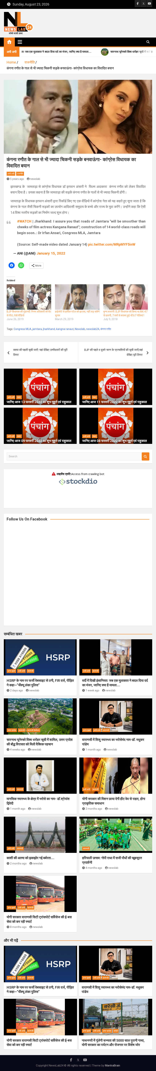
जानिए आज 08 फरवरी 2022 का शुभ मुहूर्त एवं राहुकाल (114, 441)
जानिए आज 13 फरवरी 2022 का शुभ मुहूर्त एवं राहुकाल (39, 402)
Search (145, 456)
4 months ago (94, 867)
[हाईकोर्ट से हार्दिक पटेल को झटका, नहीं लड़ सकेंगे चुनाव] (77, 297)
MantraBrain (112, 1065)
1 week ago (92, 690)
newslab (35, 178)
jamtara (37, 329)
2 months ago (94, 808)
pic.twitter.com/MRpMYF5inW (111, 244)
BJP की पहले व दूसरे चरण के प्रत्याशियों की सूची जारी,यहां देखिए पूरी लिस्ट (113, 352)
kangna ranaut (65, 329)
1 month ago (93, 749)
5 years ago (17, 178)
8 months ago (18, 926)
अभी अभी (11, 173)
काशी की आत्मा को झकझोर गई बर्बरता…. (30, 858)
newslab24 (92, 329)
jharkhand (49, 329)
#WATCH (24, 221)
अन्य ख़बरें (11, 671)
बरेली (116, 1031)
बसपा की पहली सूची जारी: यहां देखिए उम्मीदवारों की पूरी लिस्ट (40, 352)
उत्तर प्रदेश (12, 730)
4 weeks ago (17, 749)
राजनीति (20, 173)
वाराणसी (30, 671)
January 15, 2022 (51, 253)
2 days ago (16, 690)
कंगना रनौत (105, 329)
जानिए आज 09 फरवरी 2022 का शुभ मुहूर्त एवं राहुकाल (39, 441)
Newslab (80, 329)
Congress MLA (22, 329)
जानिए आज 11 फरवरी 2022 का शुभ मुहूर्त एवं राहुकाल (114, 402)
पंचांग (19, 397)
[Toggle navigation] (20, 42)
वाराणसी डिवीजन (33, 730)
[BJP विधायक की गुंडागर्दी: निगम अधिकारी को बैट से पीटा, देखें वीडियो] (29, 297)
